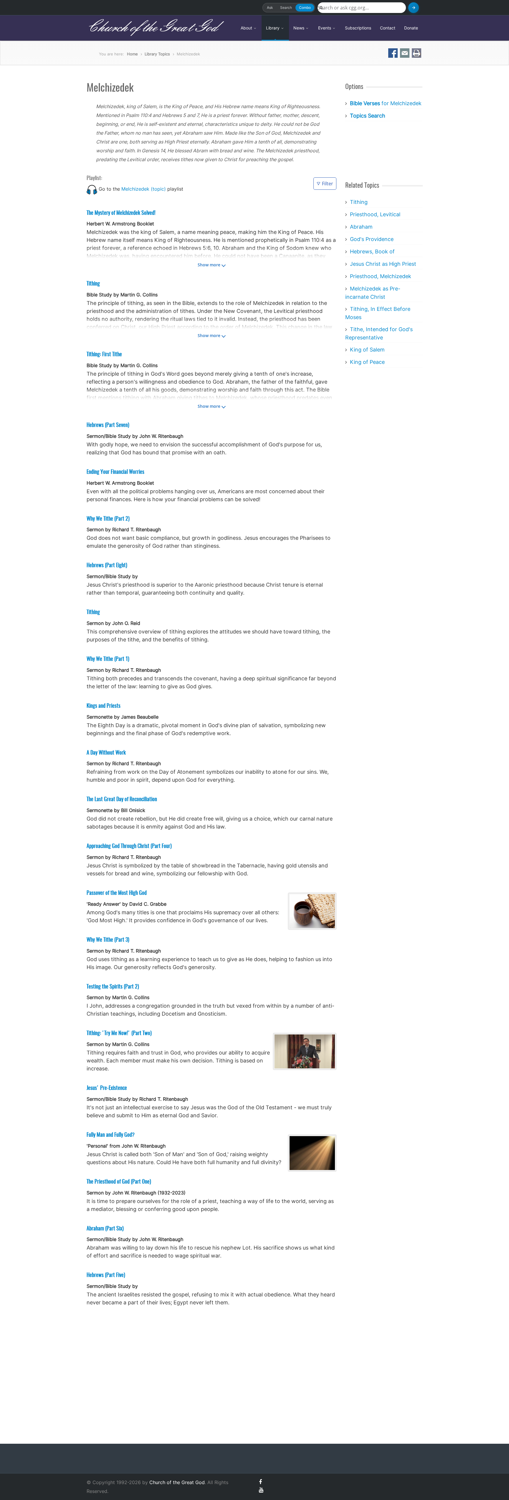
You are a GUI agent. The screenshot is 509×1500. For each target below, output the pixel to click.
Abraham (361, 227)
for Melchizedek (386, 103)
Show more (209, 265)
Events (325, 27)
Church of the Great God (152, 27)
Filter (327, 183)
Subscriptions (358, 27)
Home (132, 54)
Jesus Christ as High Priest (383, 264)
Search (286, 7)
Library (273, 27)
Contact (387, 27)
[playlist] (92, 189)
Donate (411, 27)
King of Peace (367, 362)
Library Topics (157, 54)
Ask (270, 7)
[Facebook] (260, 1482)
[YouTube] (261, 1490)
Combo (305, 7)
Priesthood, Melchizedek (380, 276)
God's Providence (372, 239)
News (299, 27)
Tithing (359, 202)
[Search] (413, 7)
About (247, 27)
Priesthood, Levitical (375, 214)
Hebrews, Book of (372, 251)
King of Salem (367, 349)
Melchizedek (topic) (143, 189)
